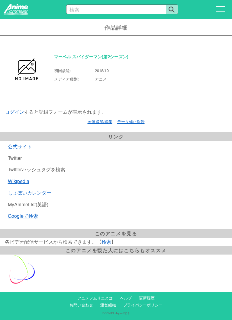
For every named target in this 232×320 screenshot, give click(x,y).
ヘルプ (126, 298)
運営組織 (108, 305)
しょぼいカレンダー (29, 192)
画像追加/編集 (100, 121)
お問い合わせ (81, 305)
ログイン (14, 111)
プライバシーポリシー (143, 305)
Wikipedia (18, 181)
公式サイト (20, 146)
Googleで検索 (23, 215)
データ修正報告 (131, 121)
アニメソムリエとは (95, 298)
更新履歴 (147, 298)
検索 (106, 241)
